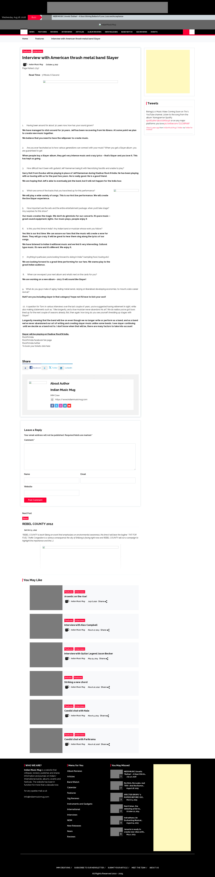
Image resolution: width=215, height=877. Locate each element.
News (31, 32)
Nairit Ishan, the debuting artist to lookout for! (132, 807)
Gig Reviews (141, 32)
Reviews (54, 32)
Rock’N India (28, 337)
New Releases (111, 32)
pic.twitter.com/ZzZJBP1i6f (176, 123)
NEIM (69, 820)
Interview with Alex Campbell (80, 625)
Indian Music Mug (62, 390)
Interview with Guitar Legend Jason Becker (88, 653)
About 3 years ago (152, 128)
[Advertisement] (168, 71)
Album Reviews (94, 32)
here (48, 346)
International (73, 809)
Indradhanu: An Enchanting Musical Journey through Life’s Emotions (134, 819)
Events (154, 32)
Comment (29, 440)
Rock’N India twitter (31, 343)
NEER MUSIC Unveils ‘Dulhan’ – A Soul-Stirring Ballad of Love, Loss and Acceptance (88, 16)
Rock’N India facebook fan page (37, 340)
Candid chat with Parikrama (80, 739)
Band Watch (127, 32)
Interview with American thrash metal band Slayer (70, 57)
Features (42, 32)
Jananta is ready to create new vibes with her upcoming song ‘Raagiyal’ (134, 830)
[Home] (23, 31)
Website (28, 486)
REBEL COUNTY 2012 (37, 524)
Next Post (27, 513)
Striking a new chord (76, 682)
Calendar (71, 787)
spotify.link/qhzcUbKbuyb (158, 120)
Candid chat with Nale (76, 710)
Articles (80, 32)
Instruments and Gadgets (79, 804)
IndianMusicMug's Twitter (173, 128)
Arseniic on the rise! (75, 596)
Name (27, 474)
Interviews (67, 32)
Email (83, 474)
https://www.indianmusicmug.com (71, 399)
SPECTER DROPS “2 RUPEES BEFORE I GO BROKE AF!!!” (133, 796)
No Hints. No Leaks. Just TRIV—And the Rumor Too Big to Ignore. (134, 784)
